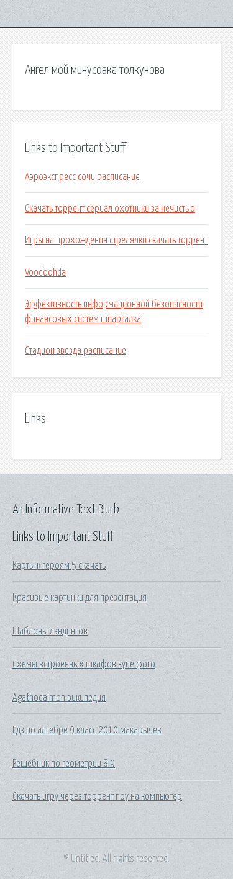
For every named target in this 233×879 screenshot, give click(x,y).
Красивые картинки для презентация (79, 598)
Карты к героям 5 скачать (59, 565)
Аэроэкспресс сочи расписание (82, 177)
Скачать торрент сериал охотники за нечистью (110, 209)
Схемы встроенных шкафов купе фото (83, 664)
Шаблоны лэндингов (50, 631)
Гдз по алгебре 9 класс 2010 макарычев (87, 730)
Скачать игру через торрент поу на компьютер (97, 796)
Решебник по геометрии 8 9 (63, 764)
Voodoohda (45, 272)
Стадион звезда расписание (75, 351)
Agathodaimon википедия (59, 698)
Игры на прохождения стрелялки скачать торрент (116, 240)
